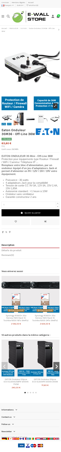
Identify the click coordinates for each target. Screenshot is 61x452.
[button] (25, 392)
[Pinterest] (10, 232)
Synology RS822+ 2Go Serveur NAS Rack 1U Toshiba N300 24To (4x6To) (45, 318)
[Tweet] (6, 232)
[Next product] (58, 30)
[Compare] (16, 312)
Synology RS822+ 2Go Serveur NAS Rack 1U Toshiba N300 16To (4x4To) (16, 318)
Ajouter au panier (32, 213)
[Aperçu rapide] (20, 312)
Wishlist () (33, 5)
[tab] (30, 256)
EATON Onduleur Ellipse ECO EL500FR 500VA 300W (45, 380)
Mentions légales (19, 3)
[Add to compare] (45, 221)
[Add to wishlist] (16, 221)
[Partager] (3, 232)
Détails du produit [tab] (11, 250)
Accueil (31, 3)
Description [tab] (8, 245)
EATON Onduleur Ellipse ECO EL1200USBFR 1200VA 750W (16, 381)
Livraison (5, 3)
